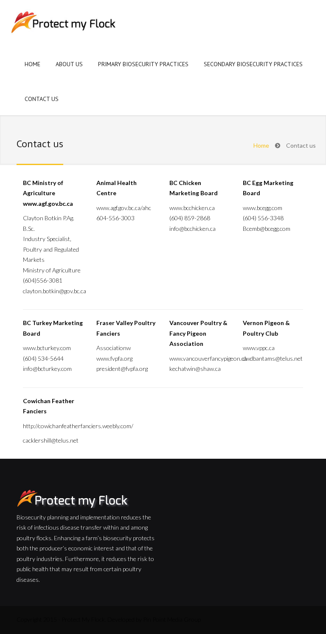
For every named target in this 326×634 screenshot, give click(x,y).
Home (32, 64)
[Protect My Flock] (64, 23)
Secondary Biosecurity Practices (253, 64)
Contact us (42, 99)
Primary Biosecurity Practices (143, 64)
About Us (69, 64)
